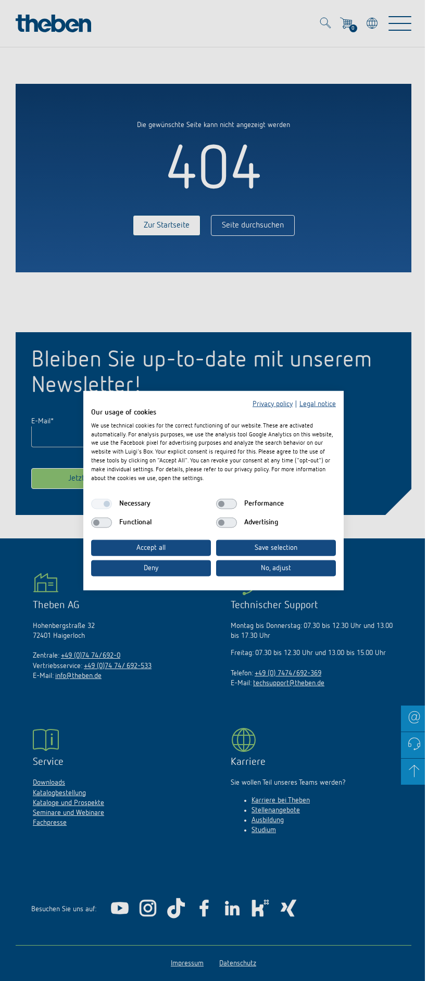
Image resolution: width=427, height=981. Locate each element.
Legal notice (317, 404)
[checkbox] (101, 504)
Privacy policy (273, 404)
